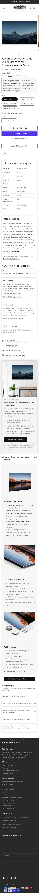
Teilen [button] (5, 153)
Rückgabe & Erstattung (8, 789)
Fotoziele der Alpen (7, 765)
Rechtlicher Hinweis (7, 805)
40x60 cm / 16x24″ (27, 99)
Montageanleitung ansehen (13, 671)
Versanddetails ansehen (19, 146)
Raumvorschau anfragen (15, 439)
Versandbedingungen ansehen (12, 297)
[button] (4, 7)
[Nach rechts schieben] (24, 54)
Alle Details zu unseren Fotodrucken (19, 679)
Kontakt (4, 795)
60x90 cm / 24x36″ (27, 104)
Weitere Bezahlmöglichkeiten (19, 138)
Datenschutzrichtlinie (8, 800)
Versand (10, 75)
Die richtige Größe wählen (9, 808)
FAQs (3, 792)
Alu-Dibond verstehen (8, 784)
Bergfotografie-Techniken (9, 768)
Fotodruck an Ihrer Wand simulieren (12, 781)
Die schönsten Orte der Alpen (10, 770)
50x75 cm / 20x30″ (10, 104)
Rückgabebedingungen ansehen (13, 318)
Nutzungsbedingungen (8, 803)
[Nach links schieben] (15, 54)
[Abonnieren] (34, 855)
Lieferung (4, 787)
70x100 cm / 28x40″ (10, 108)
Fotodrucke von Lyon (8, 773)
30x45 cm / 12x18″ (10, 99)
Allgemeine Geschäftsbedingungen (12, 797)
